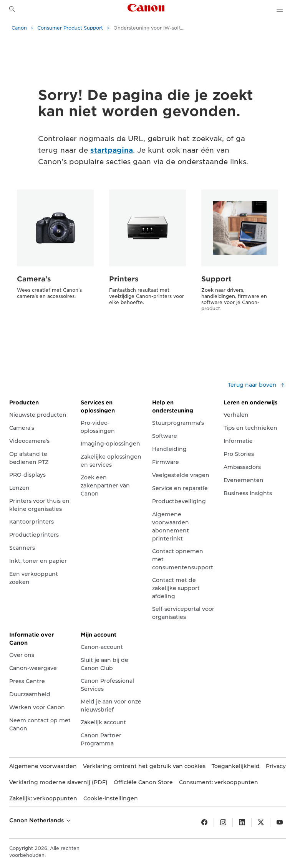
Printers (124, 279)
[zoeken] (12, 9)
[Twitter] (261, 822)
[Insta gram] (223, 822)
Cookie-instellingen (110, 798)
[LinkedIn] (242, 822)
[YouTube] (279, 822)
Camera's (34, 279)
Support (216, 279)
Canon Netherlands (37, 820)
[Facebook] (204, 822)
